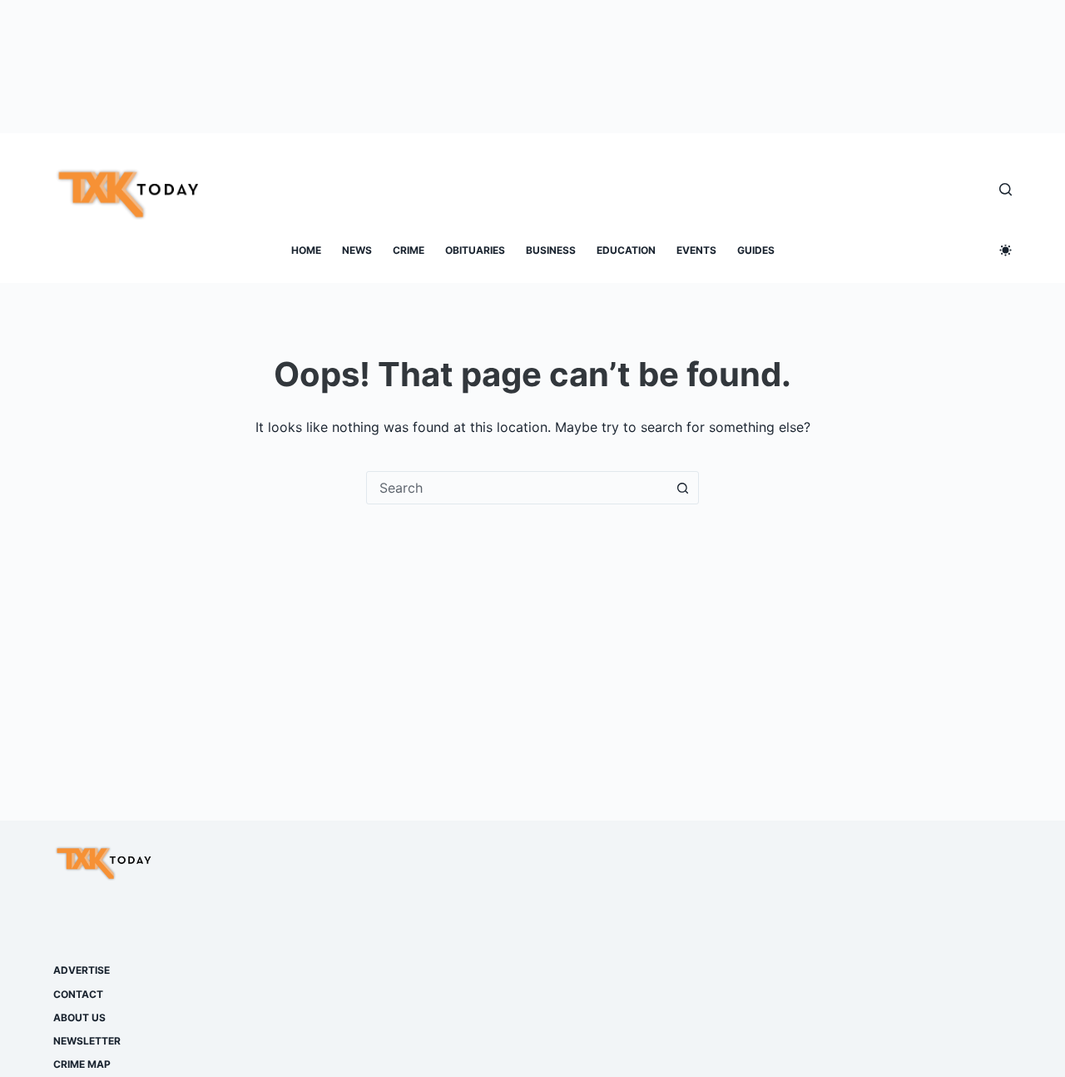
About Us (79, 1017)
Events (696, 250)
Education (626, 250)
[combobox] (516, 487)
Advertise (81, 970)
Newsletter (87, 1041)
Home (306, 250)
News (357, 250)
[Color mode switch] (1005, 250)
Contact (78, 994)
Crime (408, 250)
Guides (756, 250)
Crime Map (82, 1064)
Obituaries (475, 250)
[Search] (1005, 189)
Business (551, 250)
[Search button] (682, 488)
